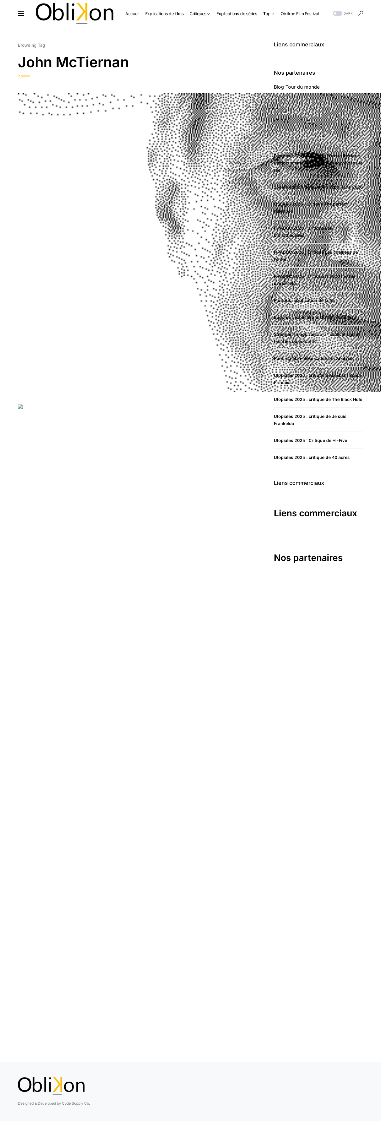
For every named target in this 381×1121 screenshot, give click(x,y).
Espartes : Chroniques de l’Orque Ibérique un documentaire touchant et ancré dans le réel (318, 163)
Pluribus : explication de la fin (304, 300)
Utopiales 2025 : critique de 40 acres (312, 457)
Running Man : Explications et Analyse (313, 358)
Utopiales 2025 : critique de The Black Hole (318, 399)
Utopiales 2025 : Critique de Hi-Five (310, 440)
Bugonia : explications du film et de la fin (315, 317)
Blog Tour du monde (297, 87)
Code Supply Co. (76, 1103)
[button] (21, 13)
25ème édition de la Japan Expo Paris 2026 (318, 186)
